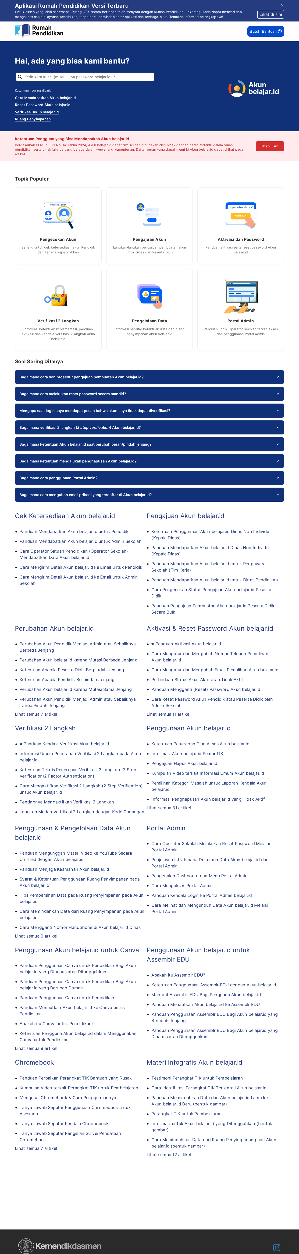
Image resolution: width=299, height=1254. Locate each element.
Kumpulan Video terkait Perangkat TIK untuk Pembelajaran (79, 1087)
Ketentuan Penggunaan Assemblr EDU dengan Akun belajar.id (213, 984)
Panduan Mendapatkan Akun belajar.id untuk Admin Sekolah (81, 541)
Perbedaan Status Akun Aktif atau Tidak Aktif (197, 679)
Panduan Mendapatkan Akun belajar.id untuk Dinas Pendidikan (214, 579)
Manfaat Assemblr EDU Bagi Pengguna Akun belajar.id (206, 994)
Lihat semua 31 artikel (169, 807)
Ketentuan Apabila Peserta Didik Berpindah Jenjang (72, 669)
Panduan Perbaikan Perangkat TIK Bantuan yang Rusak (76, 1078)
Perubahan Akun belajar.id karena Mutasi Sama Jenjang (76, 689)
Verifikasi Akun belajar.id (37, 112)
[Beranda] (40, 31)
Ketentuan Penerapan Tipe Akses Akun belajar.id (200, 743)
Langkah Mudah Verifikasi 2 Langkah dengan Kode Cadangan (82, 811)
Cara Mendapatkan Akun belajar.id (45, 98)
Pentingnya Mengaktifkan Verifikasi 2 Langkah (67, 801)
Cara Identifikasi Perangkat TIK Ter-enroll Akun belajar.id (209, 1087)
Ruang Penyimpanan (33, 119)
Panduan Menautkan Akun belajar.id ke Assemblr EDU (205, 1004)
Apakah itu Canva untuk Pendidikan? (57, 1023)
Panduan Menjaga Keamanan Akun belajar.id (64, 869)
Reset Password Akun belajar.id (43, 105)
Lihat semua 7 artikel (36, 714)
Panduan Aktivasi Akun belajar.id (188, 643)
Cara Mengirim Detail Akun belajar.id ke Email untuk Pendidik (81, 567)
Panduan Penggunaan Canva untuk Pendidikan (67, 997)
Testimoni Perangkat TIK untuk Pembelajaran (197, 1078)
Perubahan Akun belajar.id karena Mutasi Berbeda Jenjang (79, 659)
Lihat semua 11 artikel (168, 714)
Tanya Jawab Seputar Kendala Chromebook (64, 1123)
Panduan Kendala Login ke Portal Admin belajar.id (201, 895)
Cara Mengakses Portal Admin (182, 885)
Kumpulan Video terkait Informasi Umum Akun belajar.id (207, 773)
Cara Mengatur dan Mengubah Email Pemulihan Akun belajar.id (214, 669)
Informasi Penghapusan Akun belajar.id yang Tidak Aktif (208, 799)
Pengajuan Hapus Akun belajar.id (184, 763)
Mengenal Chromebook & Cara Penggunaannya (68, 1097)
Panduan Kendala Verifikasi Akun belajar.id (66, 743)
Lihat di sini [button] (271, 14)
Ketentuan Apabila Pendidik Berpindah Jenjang (67, 679)
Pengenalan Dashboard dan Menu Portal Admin (199, 875)
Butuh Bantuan (264, 31)
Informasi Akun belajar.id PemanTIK (187, 753)
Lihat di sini (269, 146)
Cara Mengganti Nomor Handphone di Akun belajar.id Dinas (80, 927)
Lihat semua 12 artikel (169, 1154)
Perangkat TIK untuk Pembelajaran (186, 1113)
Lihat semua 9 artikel (36, 936)
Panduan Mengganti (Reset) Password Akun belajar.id (205, 689)
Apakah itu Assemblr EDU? (178, 975)
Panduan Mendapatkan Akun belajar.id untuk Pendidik (74, 531)
